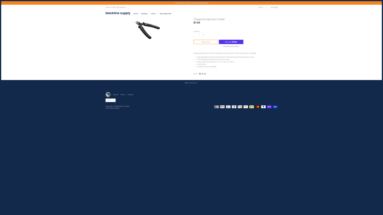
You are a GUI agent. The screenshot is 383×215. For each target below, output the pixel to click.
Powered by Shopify (112, 108)
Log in (108, 7)
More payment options (231, 46)
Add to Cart (205, 42)
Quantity (196, 31)
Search (115, 95)
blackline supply (118, 13)
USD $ (260, 7)
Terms (122, 95)
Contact (130, 95)
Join (114, 7)
